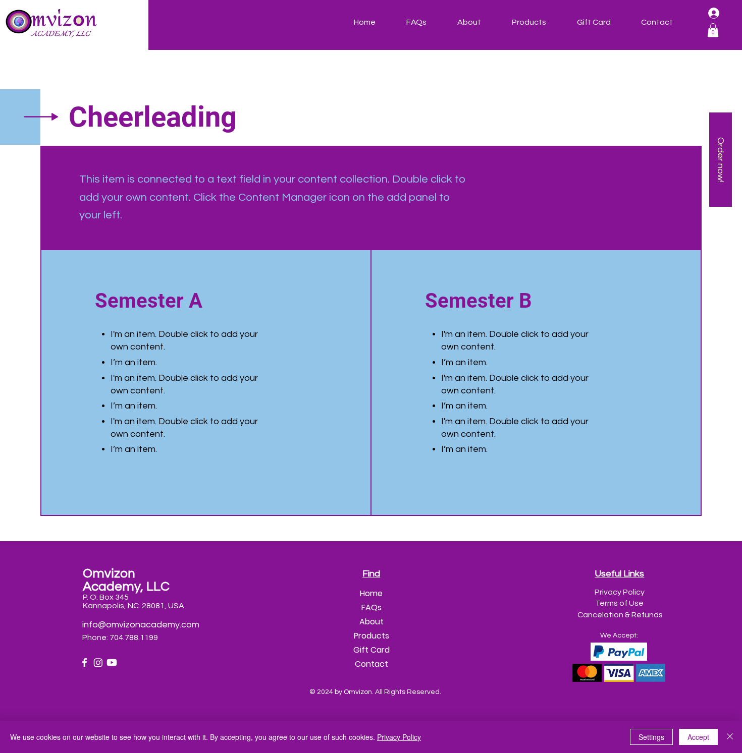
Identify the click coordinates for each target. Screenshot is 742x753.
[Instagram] (98, 662)
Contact (371, 664)
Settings (651, 737)
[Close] (730, 737)
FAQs (371, 607)
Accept (698, 737)
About (371, 621)
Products (371, 636)
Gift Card (371, 650)
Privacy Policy (399, 737)
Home (371, 593)
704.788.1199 (135, 637)
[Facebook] (84, 662)
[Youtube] (112, 662)
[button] (713, 30)
